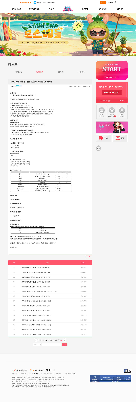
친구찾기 (85, 9)
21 (38, 340)
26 (51, 340)
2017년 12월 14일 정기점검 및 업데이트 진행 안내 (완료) (36, 320)
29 (58, 340)
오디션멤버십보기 (111, 115)
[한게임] (25, 2)
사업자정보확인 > (59, 379)
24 (46, 340)
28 (56, 340)
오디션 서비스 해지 (70, 373)
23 (43, 340)
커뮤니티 (52, 9)
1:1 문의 (103, 138)
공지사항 (18, 72)
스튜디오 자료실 (34, 9)
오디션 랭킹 (102, 9)
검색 (64, 344)
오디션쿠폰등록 (101, 115)
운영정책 (58, 373)
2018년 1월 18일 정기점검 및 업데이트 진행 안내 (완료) (36, 296)
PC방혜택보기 (122, 115)
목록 (89, 256)
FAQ (120, 138)
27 (53, 340)
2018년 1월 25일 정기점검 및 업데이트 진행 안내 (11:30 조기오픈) (39, 291)
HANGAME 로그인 (112, 92)
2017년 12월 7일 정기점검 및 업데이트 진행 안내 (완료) (36, 325)
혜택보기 (122, 100)
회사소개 (14, 373)
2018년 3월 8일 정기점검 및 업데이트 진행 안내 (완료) (36, 267)
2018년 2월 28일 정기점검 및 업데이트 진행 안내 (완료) (36, 272)
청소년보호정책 (48, 373)
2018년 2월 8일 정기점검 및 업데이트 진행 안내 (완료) (36, 282)
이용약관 (23, 373)
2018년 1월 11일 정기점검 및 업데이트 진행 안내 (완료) (36, 301)
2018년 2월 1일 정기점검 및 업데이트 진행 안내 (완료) (36, 286)
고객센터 (120, 9)
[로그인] (103, 2)
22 (41, 340)
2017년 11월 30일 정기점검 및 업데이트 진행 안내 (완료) (36, 329)
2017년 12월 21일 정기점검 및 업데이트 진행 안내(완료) (36, 315)
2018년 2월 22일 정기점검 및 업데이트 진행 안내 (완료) (36, 277)
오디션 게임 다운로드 (112, 77)
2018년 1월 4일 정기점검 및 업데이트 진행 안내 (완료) (36, 305)
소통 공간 (81, 72)
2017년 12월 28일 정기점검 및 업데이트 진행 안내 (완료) (36, 310)
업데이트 (39, 72)
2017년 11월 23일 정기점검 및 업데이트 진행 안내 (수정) (36, 334)
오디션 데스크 (16, 9)
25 (48, 340)
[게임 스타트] (112, 68)
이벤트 (60, 72)
